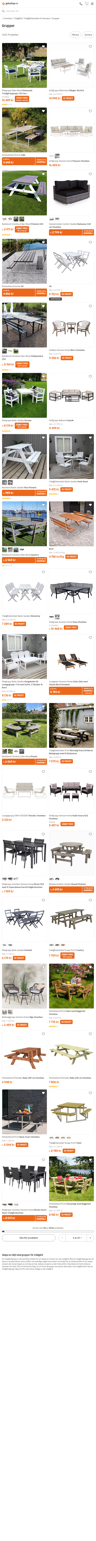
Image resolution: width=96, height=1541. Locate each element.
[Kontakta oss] (81, 3)
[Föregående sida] (62, 1237)
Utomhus (8, 18)
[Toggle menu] (92, 4)
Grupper (55, 18)
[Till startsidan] (10, 3)
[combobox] (76, 1237)
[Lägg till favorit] (43, 47)
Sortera (88, 35)
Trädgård (18, 18)
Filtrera (75, 35)
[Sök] (3, 11)
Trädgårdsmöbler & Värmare (37, 18)
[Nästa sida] (90, 1237)
